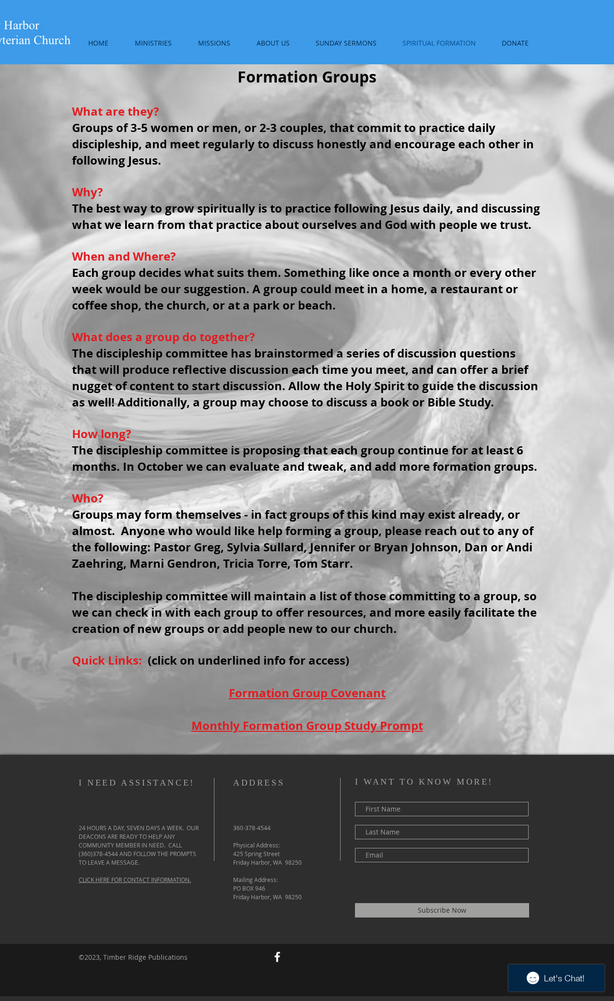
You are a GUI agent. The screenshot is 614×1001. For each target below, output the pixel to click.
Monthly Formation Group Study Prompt (307, 725)
